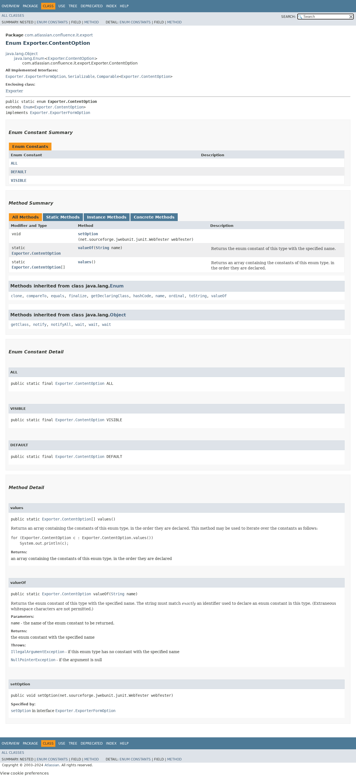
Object (118, 315)
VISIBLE (18, 180)
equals (57, 296)
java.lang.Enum (29, 58)
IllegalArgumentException (37, 651)
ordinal (176, 296)
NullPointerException (33, 660)
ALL (14, 163)
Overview (10, 6)
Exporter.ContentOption (71, 58)
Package (30, 6)
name (159, 296)
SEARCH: (288, 17)
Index (111, 6)
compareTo (36, 296)
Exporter (14, 91)
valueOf (85, 248)
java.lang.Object (22, 53)
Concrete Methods (154, 217)
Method (91, 22)
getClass (20, 324)
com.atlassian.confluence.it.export (59, 35)
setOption (88, 234)
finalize (77, 296)
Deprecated (92, 6)
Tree (73, 6)
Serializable (81, 76)
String (102, 248)
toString (198, 296)
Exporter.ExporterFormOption (36, 76)
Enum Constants (52, 22)
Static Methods (63, 217)
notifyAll (61, 324)
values (84, 262)
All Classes (13, 16)
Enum (27, 107)
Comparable (108, 76)
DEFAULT (18, 172)
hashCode (142, 296)
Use (61, 6)
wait (79, 324)
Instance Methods (106, 217)
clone (16, 296)
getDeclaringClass (110, 296)
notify (39, 324)
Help (124, 6)
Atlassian (51, 765)
